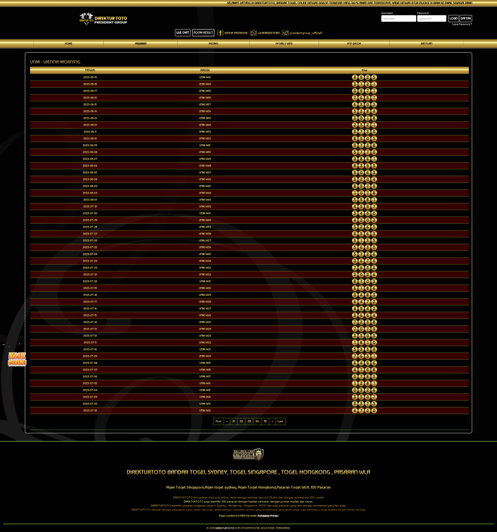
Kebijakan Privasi (268, 515)
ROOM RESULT (203, 32)
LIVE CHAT (182, 32)
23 (249, 421)
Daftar (466, 18)
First (218, 421)
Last (280, 421)
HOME (68, 43)
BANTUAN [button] (426, 43)
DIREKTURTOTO (224, 528)
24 (257, 421)
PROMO (213, 43)
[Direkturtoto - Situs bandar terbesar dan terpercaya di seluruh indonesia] (103, 19)
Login (454, 18)
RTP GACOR (354, 43)
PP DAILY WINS (284, 43)
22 (241, 421)
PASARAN (140, 43)
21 (233, 421)
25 (265, 421)
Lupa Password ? (462, 24)
